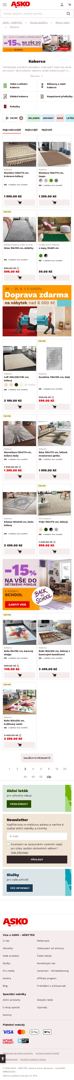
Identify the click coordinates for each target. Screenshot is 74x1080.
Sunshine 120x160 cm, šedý (54, 375)
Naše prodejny (11, 955)
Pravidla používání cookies (33, 1059)
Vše (49, 776)
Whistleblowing (10, 1059)
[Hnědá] (16, 385)
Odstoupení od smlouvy (50, 948)
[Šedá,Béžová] (41, 180)
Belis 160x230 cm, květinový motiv (14, 720)
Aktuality (8, 948)
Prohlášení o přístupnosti (51, 985)
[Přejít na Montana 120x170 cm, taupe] (54, 154)
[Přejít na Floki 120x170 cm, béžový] (54, 503)
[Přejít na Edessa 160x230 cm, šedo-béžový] (19, 503)
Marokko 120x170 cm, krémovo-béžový (16, 173)
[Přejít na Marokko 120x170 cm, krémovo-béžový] (19, 154)
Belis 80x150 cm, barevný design (18, 651)
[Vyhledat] (69, 14)
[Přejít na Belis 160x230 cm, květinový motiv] (19, 702)
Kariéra (7, 978)
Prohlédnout (19, 804)
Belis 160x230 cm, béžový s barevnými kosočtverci (54, 651)
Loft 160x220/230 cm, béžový (16, 377)
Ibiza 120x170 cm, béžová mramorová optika (53, 452)
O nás (6, 940)
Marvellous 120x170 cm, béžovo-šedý (17, 452)
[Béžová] (6, 385)
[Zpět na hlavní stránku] (20, 4)
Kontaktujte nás (46, 963)
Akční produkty (11, 999)
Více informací (19, 852)
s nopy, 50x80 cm (49, 246)
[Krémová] (21, 385)
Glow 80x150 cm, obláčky (18, 246)
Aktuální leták (45, 999)
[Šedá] (56, 180)
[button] (3, 1058)
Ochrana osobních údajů (47, 1053)
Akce (60, 118)
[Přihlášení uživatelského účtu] (62, 4)
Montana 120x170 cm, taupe (51, 173)
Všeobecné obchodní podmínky (18, 1053)
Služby (6, 963)
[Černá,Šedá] (46, 256)
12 (57, 768)
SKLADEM (34, 118)
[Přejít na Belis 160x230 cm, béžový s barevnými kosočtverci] (54, 632)
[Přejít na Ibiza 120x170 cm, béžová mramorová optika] (54, 433)
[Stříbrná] (46, 180)
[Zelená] (51, 180)
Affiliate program (46, 978)
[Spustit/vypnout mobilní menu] (4, 4)
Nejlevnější (31, 129)
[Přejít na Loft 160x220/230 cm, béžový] (19, 358)
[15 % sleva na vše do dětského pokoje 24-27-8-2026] (37, 51)
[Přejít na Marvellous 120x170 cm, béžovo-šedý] (19, 433)
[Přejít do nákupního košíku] (69, 4)
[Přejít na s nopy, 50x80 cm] (54, 229)
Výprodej (42, 1007)
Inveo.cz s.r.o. (9, 1071)
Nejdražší (47, 129)
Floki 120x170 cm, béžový (53, 520)
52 (41, 776)
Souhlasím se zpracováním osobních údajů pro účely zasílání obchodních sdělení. (36, 846)
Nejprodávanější (12, 129)
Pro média (8, 970)
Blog (5, 985)
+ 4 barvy (30, 385)
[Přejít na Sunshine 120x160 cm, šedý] (54, 358)
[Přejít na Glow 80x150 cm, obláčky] (19, 229)
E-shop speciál (11, 1007)
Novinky (48, 118)
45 (33, 776)
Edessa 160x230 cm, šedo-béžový (19, 522)
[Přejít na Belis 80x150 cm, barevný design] (19, 632)
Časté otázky (44, 955)
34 (25, 776)
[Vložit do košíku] (19, 202)
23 (64, 768)
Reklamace (43, 940)
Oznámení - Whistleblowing (52, 970)
